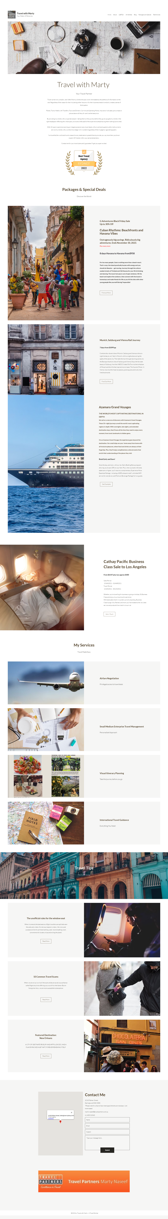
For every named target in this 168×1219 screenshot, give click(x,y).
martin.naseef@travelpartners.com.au (96, 1112)
